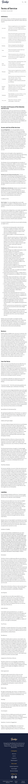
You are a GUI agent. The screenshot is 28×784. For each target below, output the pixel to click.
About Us (14, 753)
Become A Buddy (14, 771)
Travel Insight (14, 768)
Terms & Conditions (23, 782)
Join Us (14, 756)
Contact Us (14, 758)
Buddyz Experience (14, 766)
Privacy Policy (16, 782)
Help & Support (14, 760)
